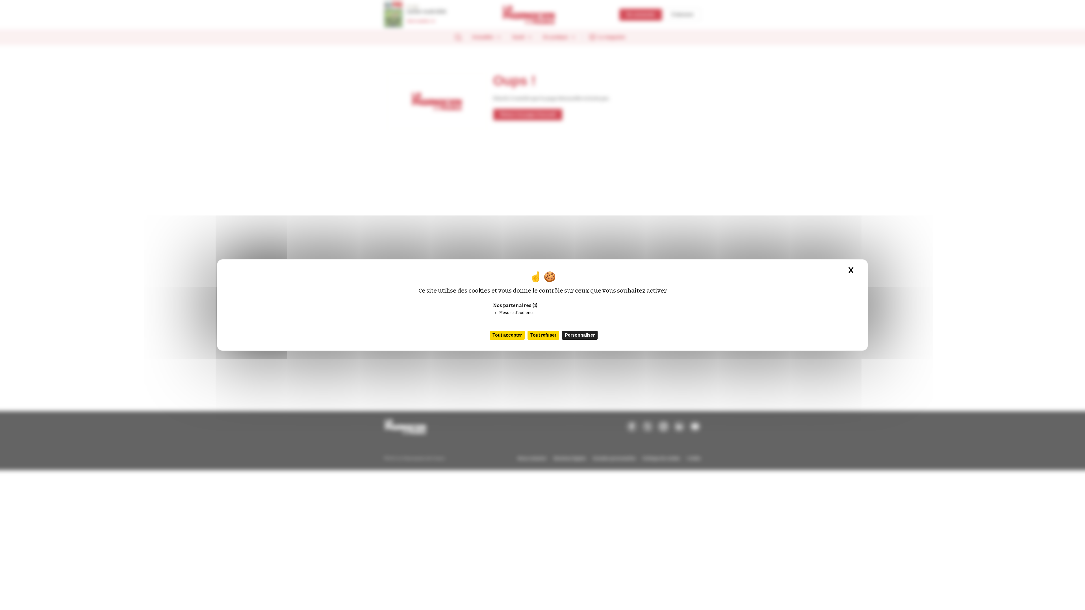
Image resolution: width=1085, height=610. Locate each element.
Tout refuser (543, 335)
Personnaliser (580, 335)
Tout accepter (507, 335)
